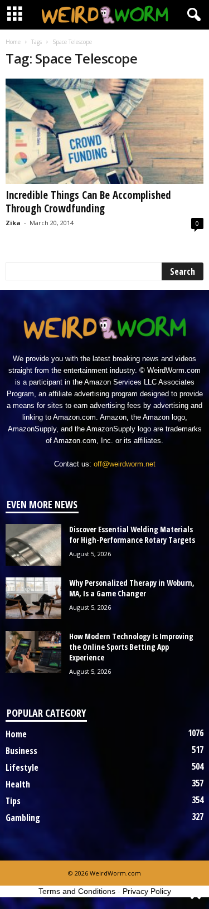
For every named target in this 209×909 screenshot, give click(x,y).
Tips (13, 801)
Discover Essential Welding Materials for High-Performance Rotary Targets (132, 534)
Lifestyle (22, 767)
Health (18, 784)
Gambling (23, 817)
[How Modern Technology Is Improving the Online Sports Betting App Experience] (33, 652)
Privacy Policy (147, 891)
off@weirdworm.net (124, 464)
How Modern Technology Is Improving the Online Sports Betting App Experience (131, 647)
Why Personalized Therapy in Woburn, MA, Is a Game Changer (132, 588)
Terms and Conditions (76, 891)
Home (13, 42)
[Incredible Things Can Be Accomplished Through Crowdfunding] (104, 131)
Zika (13, 222)
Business (21, 751)
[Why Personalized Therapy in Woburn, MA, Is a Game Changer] (33, 598)
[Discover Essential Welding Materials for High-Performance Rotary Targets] (33, 545)
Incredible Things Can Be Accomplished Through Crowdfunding (88, 202)
